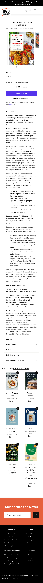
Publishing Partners (11, 546)
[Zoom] (31, 62)
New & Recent (31, 534)
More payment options (21, 98)
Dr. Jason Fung (11, 28)
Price (8, 73)
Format (9, 339)
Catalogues (12, 561)
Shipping (9, 82)
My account (31, 543)
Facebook (31, 555)
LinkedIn (31, 561)
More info (26, 4)
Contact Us (12, 534)
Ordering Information (11, 540)
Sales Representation (11, 543)
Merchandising (12, 558)
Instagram (31, 558)
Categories (31, 540)
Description (11, 112)
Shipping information (15, 360)
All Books (31, 537)
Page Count (11, 344)
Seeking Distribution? (11, 564)
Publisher (10, 350)
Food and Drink (21, 368)
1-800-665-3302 (26, 10)
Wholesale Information (12, 555)
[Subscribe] (36, 515)
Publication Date (13, 355)
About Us (11, 537)
